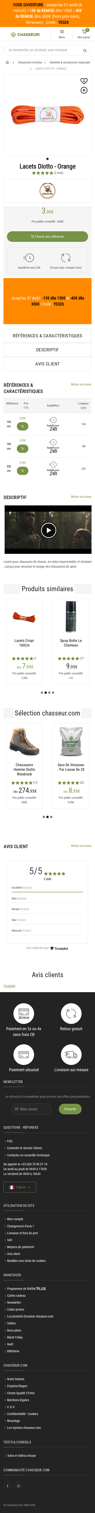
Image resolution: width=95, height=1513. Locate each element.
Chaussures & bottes (30, 62)
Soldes (11, 1323)
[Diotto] (47, 190)
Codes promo (15, 1309)
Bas (19, 920)
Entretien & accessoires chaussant (70, 62)
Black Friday (15, 1337)
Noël (10, 1344)
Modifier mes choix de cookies (26, 1261)
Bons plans (14, 1330)
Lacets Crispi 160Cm (24, 642)
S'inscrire (70, 1109)
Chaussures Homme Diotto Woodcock (24, 769)
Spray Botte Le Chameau (71, 642)
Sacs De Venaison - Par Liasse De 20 (70, 767)
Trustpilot (9, 986)
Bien (19, 898)
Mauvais (21, 930)
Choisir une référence (49, 236)
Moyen (20, 909)
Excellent (22, 887)
